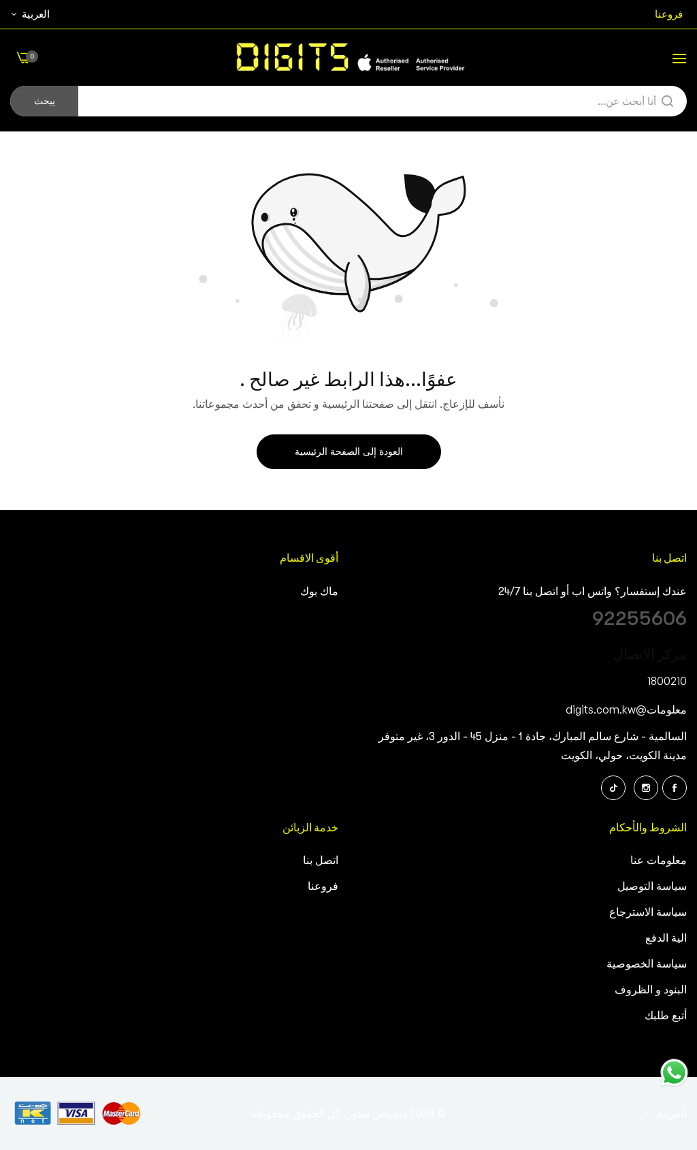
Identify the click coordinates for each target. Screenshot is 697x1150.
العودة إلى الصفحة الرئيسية (349, 451)
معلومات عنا (658, 860)
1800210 (667, 681)
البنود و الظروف (651, 990)
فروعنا (323, 886)
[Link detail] (674, 788)
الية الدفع (666, 938)
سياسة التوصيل (652, 886)
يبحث (44, 100)
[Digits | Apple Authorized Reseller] (348, 57)
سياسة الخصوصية (646, 964)
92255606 (639, 618)
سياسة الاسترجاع (648, 912)
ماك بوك (319, 592)
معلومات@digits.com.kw (626, 709)
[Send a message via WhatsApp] (674, 1073)
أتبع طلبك (666, 1016)
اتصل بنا (320, 860)
